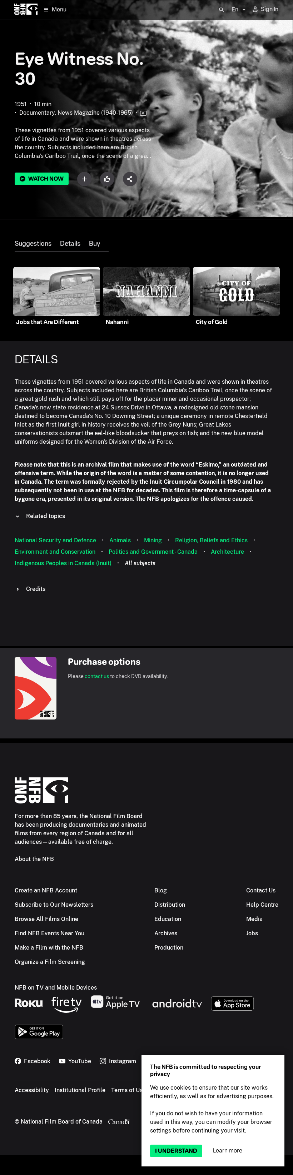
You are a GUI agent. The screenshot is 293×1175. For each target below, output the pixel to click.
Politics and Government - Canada (153, 551)
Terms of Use (128, 1090)
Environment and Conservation (55, 551)
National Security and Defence (55, 540)
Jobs (252, 933)
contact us (97, 676)
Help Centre (262, 904)
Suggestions (33, 244)
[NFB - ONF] (26, 10)
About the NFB (34, 859)
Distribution (169, 904)
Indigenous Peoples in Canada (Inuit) (63, 563)
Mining (153, 540)
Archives (165, 933)
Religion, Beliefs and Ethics (211, 540)
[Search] (221, 10)
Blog (160, 890)
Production (168, 947)
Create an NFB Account (46, 890)
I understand (176, 1150)
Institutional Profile (80, 1090)
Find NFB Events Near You (49, 933)
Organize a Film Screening (50, 962)
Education (167, 919)
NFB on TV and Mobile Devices (56, 987)
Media (254, 919)
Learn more (227, 1150)
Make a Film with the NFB (49, 947)
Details (70, 244)
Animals (120, 540)
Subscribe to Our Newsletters (54, 904)
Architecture (227, 551)
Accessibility (32, 1090)
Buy (94, 244)
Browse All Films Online (46, 919)
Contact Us (260, 890)
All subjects (140, 563)
